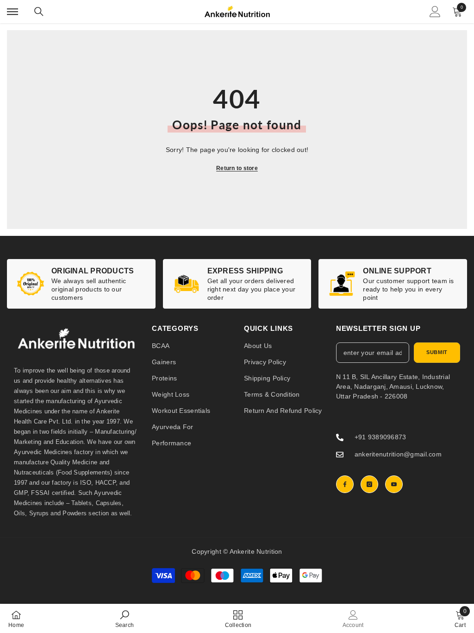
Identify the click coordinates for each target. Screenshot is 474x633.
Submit (436, 352)
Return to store (237, 168)
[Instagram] (369, 484)
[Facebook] (345, 484)
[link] (81, 284)
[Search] (38, 11)
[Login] (435, 11)
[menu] (12, 11)
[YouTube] (394, 484)
